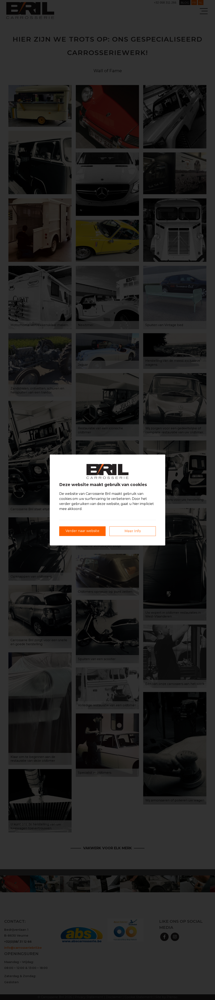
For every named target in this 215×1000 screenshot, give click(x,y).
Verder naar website (82, 531)
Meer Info (133, 531)
